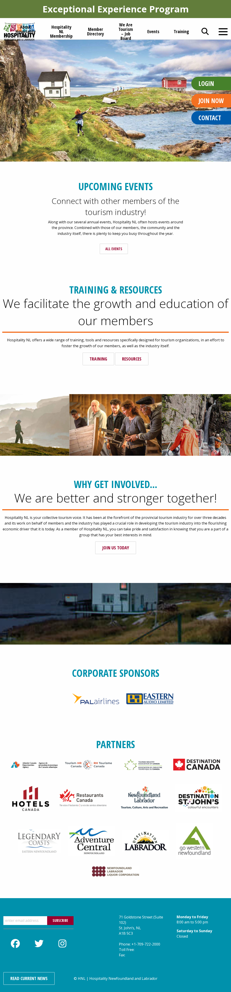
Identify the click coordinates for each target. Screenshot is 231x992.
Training (98, 359)
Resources (131, 359)
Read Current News (29, 978)
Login (206, 83)
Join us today (115, 548)
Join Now (211, 100)
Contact (210, 117)
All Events (113, 248)
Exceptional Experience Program (115, 9)
